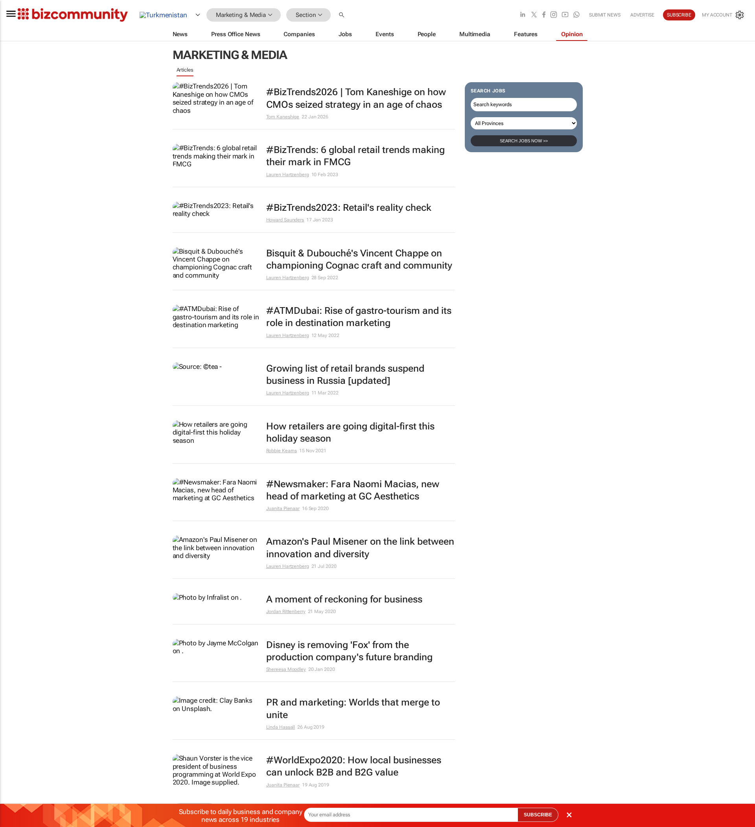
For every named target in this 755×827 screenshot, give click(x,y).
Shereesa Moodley (286, 669)
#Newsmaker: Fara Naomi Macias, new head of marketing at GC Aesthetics (352, 490)
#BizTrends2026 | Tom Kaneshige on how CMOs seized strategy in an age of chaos (356, 98)
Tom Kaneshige (283, 117)
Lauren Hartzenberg (287, 174)
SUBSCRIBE (538, 815)
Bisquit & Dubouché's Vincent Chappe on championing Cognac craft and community (359, 259)
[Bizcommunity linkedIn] (522, 15)
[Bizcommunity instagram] (553, 15)
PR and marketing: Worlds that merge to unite (353, 708)
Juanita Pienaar (283, 508)
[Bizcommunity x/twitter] (534, 15)
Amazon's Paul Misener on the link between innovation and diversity (360, 547)
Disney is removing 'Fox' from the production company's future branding (349, 651)
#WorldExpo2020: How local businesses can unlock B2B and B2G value (353, 766)
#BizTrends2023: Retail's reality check (348, 207)
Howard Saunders (285, 220)
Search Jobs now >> (524, 140)
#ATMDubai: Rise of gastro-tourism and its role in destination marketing (358, 316)
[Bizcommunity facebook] (544, 15)
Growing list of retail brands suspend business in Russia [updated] (345, 374)
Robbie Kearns (281, 450)
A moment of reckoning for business (344, 599)
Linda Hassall (280, 727)
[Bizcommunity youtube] (565, 15)
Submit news (605, 15)
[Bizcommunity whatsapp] (576, 15)
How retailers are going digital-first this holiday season (350, 432)
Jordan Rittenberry (286, 611)
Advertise (642, 15)
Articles (185, 70)
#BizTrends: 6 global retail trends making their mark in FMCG (355, 156)
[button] (342, 15)
